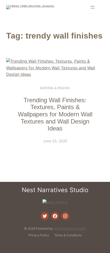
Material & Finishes (55, 88)
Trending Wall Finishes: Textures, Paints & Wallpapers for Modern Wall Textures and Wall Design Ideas (55, 114)
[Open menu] (93, 7)
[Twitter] (45, 216)
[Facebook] (55, 216)
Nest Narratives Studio (55, 190)
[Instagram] (65, 216)
